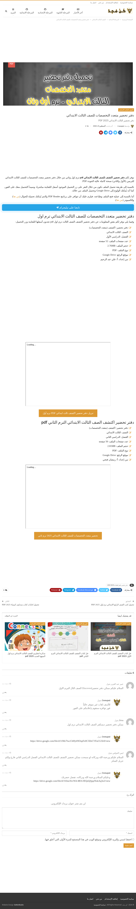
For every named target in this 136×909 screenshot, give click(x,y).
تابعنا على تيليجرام (69, 207)
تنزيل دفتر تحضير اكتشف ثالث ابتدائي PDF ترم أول (68, 413)
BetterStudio (19, 905)
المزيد (13, 12)
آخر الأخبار (78, 12)
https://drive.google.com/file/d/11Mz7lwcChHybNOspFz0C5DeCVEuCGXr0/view (70, 741)
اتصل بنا (93, 3)
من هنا (16, 196)
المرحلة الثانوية (63, 12)
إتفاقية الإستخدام (112, 3)
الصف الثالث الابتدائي (126, 110)
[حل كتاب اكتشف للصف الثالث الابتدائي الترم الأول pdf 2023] (111, 636)
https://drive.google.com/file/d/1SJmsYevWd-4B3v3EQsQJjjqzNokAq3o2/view (71, 781)
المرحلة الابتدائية (27, 12)
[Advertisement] (68, 41)
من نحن (101, 3)
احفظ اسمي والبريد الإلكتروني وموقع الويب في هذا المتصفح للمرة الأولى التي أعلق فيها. (88, 839)
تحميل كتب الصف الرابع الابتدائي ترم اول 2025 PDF (112, 605)
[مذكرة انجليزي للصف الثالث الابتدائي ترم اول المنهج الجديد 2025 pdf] (25, 636)
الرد (3, 693)
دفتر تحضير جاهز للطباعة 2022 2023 (117, 585)
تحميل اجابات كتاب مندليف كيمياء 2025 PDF (20, 605)
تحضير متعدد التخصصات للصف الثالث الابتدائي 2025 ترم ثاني (68, 535)
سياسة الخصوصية (126, 3)
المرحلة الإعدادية (45, 12)
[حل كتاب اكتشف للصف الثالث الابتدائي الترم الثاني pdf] (68, 636)
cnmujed (106, 700)
